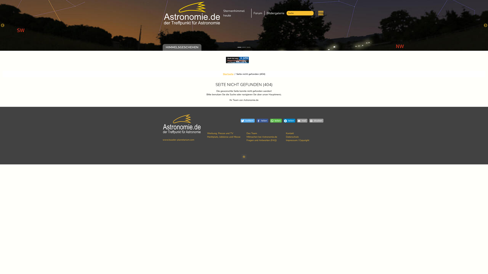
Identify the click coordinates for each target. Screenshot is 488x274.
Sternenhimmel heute (234, 13)
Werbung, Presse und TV (220, 133)
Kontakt (290, 133)
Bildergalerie (275, 13)
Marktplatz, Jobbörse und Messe (223, 136)
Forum (258, 13)
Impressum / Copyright (297, 140)
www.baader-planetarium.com (178, 139)
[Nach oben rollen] (481, 267)
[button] (249, 120)
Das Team (252, 133)
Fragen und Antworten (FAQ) (262, 140)
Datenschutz (292, 136)
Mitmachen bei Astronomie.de (262, 136)
